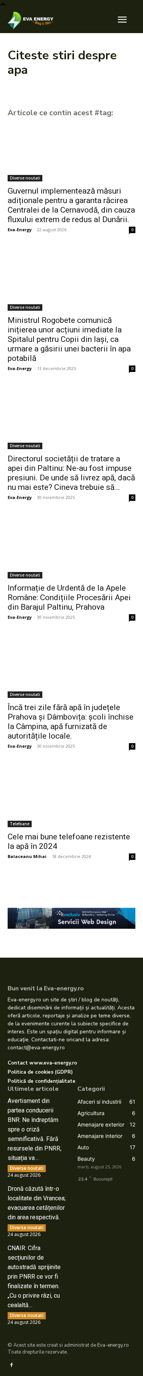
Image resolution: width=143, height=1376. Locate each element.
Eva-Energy (20, 229)
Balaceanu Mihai (27, 856)
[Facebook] (11, 1364)
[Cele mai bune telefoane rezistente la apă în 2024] (71, 795)
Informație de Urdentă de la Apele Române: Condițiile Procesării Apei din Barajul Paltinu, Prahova (69, 597)
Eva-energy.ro (113, 1345)
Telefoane (19, 823)
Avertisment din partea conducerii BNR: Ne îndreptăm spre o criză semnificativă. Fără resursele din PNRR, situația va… (34, 1129)
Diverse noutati (25, 178)
